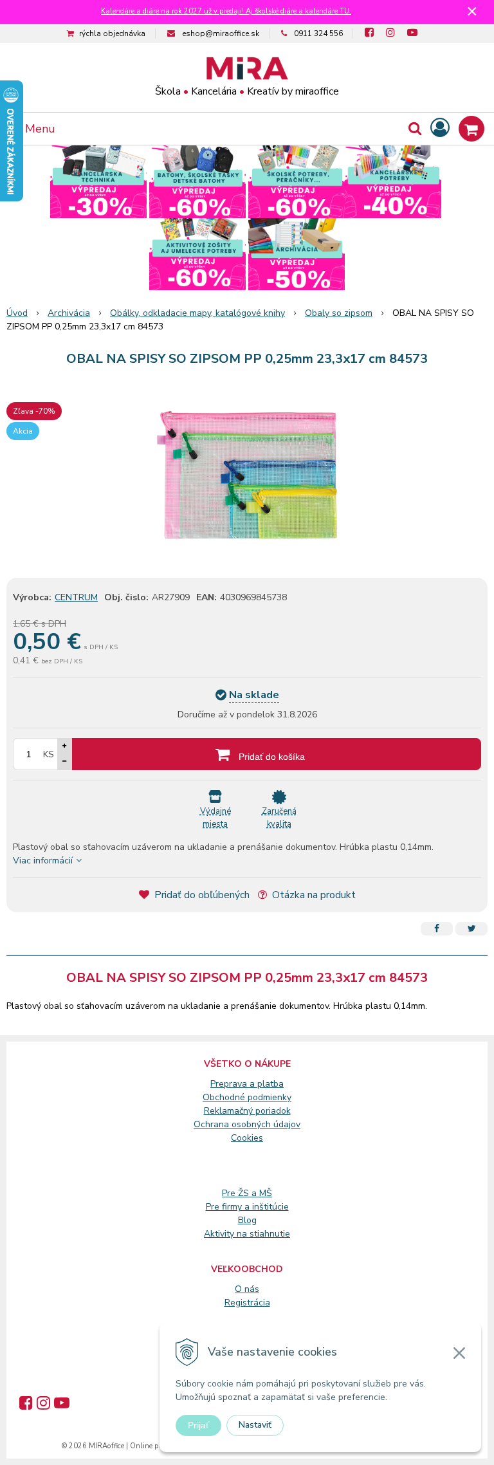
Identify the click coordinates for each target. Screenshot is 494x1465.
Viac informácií (43, 860)
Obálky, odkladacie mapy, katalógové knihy (197, 313)
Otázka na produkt (313, 895)
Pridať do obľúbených (201, 895)
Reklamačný (229, 1111)
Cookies (247, 1138)
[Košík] (471, 129)
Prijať (198, 1425)
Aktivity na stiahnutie (247, 1234)
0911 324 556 (318, 33)
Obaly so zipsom (338, 313)
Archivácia (69, 313)
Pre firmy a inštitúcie (247, 1207)
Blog (247, 1220)
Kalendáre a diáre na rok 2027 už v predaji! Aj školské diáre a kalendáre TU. (226, 11)
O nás (247, 1289)
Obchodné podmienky (247, 1097)
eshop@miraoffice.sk (220, 33)
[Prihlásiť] (440, 128)
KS (48, 754)
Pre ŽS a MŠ (247, 1193)
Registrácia (247, 1302)
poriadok (273, 1111)
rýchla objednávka (112, 33)
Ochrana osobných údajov (247, 1124)
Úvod (17, 313)
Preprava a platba (247, 1084)
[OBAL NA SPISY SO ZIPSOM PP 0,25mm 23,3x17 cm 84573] (247, 474)
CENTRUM (76, 597)
